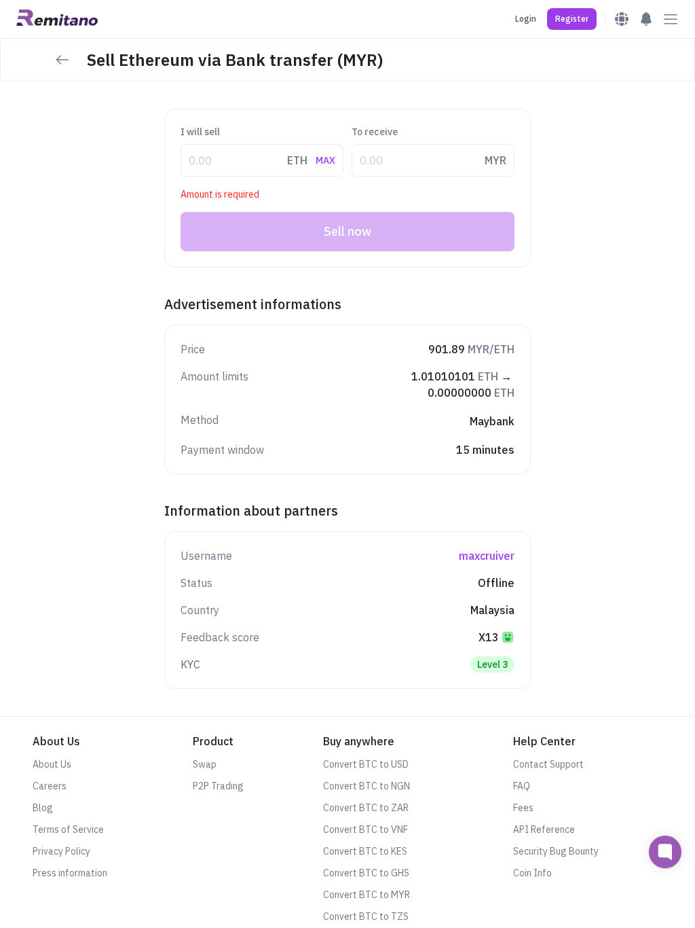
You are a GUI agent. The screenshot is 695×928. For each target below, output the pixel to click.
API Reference (544, 829)
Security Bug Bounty (556, 851)
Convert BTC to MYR (366, 895)
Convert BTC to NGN (366, 786)
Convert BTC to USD (366, 764)
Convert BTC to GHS (366, 873)
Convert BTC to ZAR (366, 808)
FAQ (521, 786)
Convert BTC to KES (365, 851)
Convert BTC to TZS (366, 916)
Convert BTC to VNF (365, 829)
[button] (572, 19)
